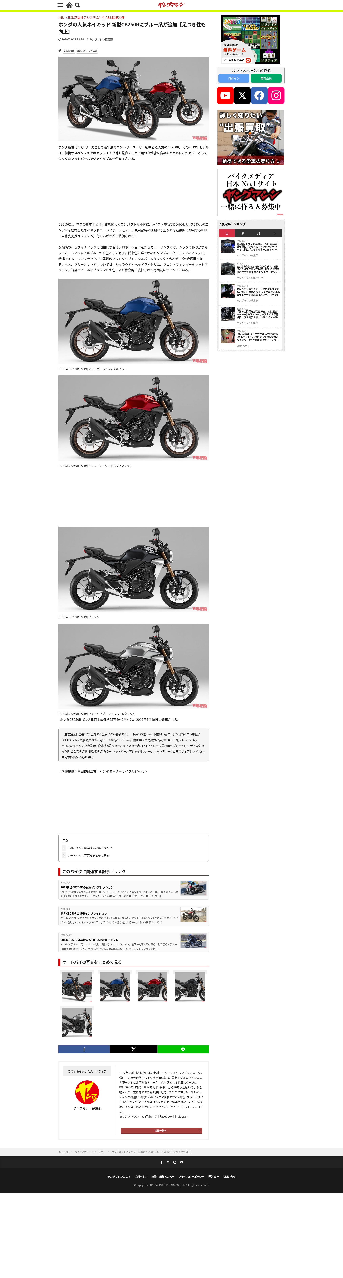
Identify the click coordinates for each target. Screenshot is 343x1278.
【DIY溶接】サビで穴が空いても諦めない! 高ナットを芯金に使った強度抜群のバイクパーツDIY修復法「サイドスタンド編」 (257, 337)
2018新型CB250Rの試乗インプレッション (87, 887)
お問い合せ (229, 1176)
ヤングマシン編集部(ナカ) (250, 278)
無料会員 (266, 78)
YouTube (147, 1116)
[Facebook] (84, 1049)
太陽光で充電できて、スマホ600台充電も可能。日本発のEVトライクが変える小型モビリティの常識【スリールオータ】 (258, 292)
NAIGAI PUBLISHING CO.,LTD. (168, 1185)
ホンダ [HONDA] (87, 51)
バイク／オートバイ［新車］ (90, 1152)
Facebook (166, 1116)
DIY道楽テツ (243, 346)
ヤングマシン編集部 (101, 39)
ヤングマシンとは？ (119, 1176)
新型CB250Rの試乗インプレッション (84, 913)
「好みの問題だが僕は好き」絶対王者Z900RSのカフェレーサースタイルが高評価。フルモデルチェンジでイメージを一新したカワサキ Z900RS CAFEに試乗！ (258, 314)
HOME (65, 1152)
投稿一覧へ (161, 1130)
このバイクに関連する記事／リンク (87, 848)
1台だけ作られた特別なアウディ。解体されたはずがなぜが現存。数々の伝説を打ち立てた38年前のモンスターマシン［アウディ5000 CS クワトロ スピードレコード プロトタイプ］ (258, 269)
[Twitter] (133, 1049)
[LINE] (183, 1049)
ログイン (233, 78)
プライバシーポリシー (191, 1176)
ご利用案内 (141, 1176)
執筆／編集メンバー (163, 1176)
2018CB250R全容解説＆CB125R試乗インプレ (90, 940)
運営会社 (213, 1176)
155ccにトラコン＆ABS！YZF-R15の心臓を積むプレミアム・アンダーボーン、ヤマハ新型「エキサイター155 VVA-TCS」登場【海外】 (258, 247)
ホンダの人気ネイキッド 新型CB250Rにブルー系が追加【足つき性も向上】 (152, 1152)
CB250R (69, 51)
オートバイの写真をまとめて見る (86, 855)
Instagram (181, 1116)
